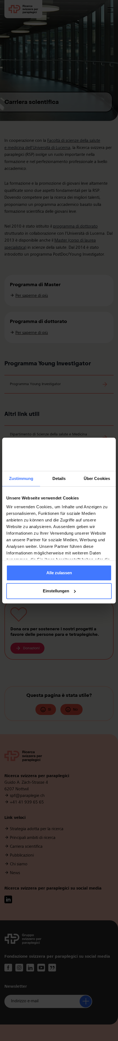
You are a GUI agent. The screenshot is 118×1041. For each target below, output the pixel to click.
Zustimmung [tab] (21, 478)
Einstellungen (56, 591)
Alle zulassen (59, 573)
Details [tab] (59, 478)
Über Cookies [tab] (97, 478)
